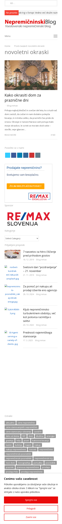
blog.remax (12, 105)
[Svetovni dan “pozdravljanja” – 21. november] (13, 267)
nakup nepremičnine (16, 449)
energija (51, 436)
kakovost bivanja (40, 440)
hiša (19, 440)
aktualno (10, 422)
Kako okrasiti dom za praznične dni (23, 97)
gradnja (9, 440)
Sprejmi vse (31, 499)
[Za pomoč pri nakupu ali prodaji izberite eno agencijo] (13, 286)
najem (28, 445)
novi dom (10, 462)
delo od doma (12, 436)
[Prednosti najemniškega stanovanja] (13, 332)
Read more (10, 134)
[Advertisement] (31, 382)
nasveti (32, 449)
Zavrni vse (31, 517)
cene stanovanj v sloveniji (18, 431)
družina (39, 436)
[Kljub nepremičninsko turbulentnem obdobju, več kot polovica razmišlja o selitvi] (13, 309)
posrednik (50, 462)
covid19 (37, 431)
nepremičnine (46, 449)
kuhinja (18, 445)
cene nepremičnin (26, 422)
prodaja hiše (12, 471)
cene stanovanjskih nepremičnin (21, 427)
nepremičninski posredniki (18, 458)
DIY (23, 436)
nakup (37, 445)
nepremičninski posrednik (18, 453)
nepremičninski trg (43, 458)
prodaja (46, 467)
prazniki (10, 467)
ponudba (38, 462)
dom (31, 436)
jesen (26, 440)
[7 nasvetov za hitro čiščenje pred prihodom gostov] (13, 251)
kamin (9, 445)
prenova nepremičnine (28, 467)
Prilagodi (31, 508)
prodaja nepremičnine (32, 471)
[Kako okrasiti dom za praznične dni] (31, 62)
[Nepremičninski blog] (31, 23)
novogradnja (24, 462)
